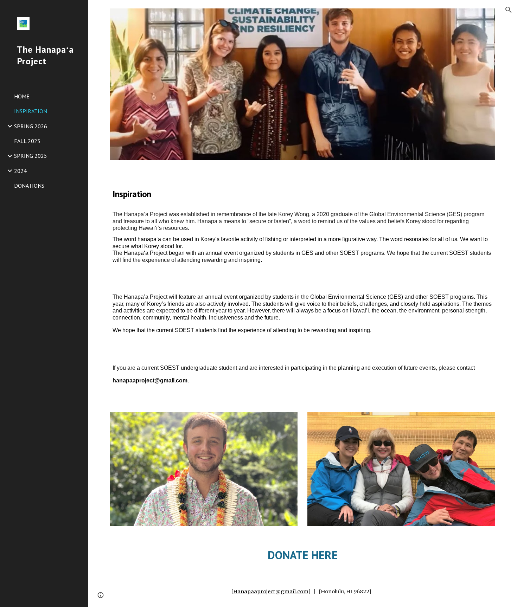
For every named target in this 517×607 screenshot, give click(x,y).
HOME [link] (22, 96)
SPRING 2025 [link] (30, 155)
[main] (302, 191)
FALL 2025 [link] (27, 140)
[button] (508, 9)
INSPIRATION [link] (30, 111)
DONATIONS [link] (29, 185)
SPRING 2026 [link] (30, 126)
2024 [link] (20, 170)
